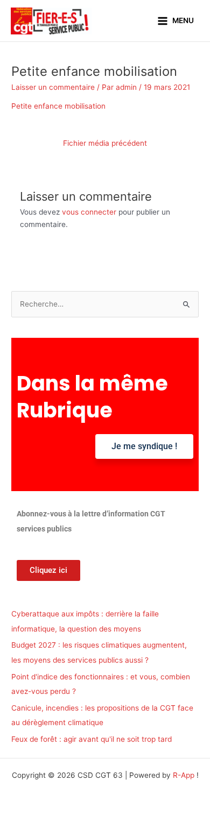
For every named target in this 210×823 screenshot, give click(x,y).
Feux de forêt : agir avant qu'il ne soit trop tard (91, 739)
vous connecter (89, 212)
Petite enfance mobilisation (58, 106)
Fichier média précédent (105, 143)
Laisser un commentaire (53, 87)
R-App (183, 775)
